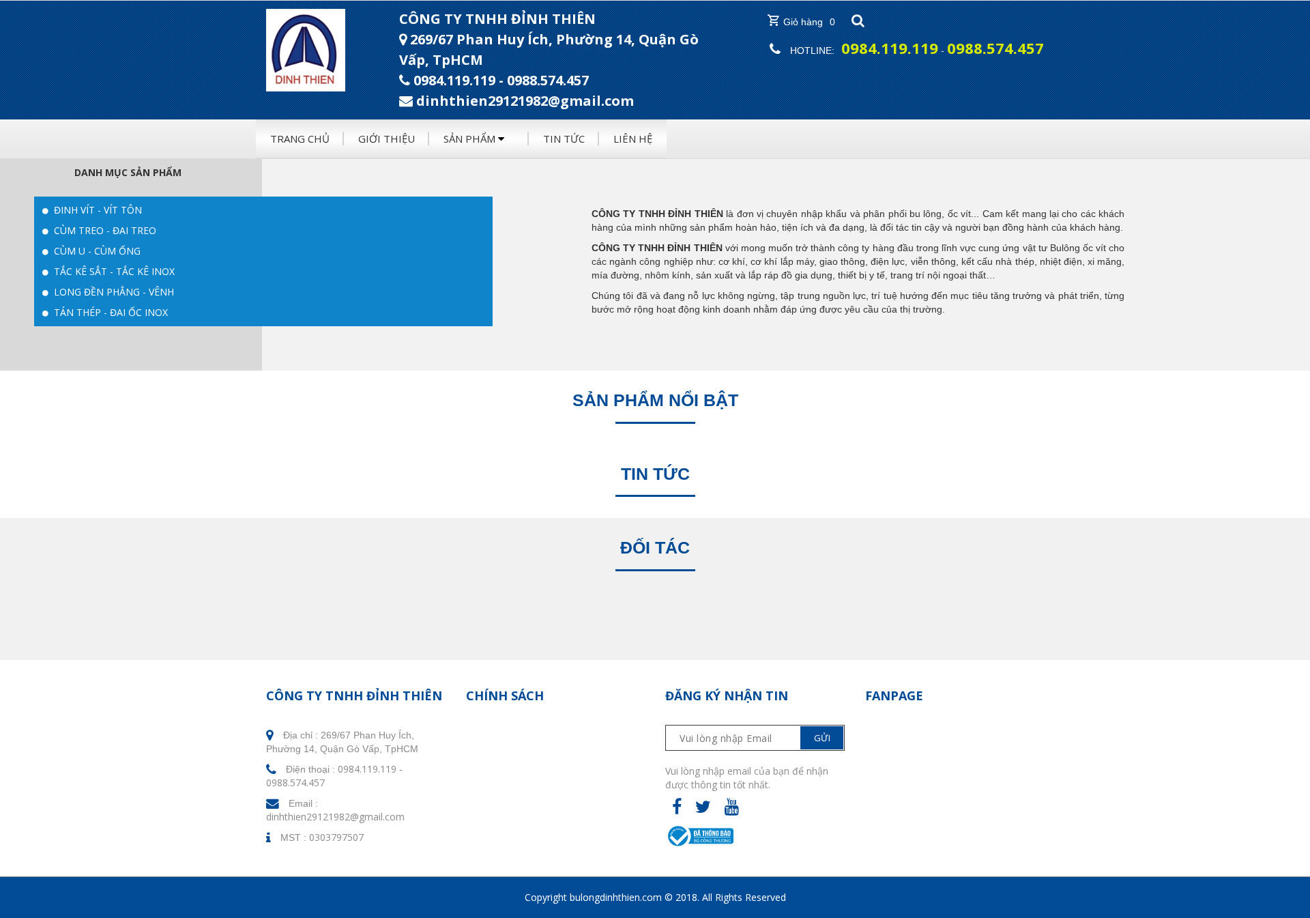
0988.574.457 (548, 80)
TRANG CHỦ (300, 138)
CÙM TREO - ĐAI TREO (103, 230)
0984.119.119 (454, 80)
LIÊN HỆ (632, 138)
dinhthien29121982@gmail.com (335, 816)
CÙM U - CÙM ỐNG (96, 250)
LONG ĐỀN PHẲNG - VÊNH (112, 291)
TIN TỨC (564, 138)
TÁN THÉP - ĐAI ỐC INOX (109, 312)
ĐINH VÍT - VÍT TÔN (96, 209)
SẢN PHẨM (470, 138)
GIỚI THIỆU (386, 138)
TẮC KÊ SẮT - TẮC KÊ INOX (113, 271)
